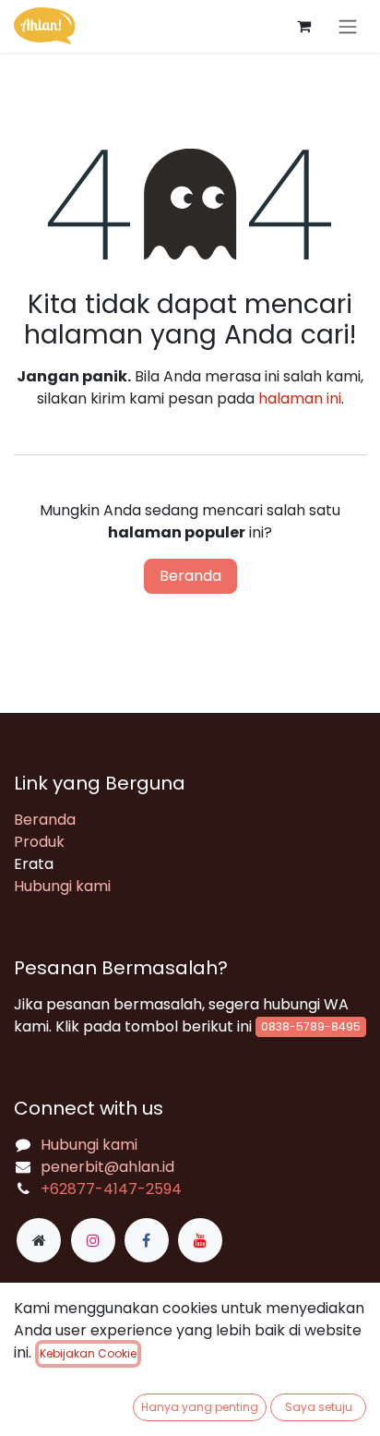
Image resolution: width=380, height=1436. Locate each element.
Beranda (190, 575)
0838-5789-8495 (311, 1026)
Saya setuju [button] (318, 1407)
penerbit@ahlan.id (107, 1166)
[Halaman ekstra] (39, 1240)
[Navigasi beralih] (347, 26)
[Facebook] (147, 1240)
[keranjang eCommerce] (303, 25)
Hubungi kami (62, 886)
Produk (39, 841)
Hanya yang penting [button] (199, 1407)
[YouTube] (200, 1240)
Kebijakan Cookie (88, 1353)
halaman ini (299, 398)
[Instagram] (93, 1240)
